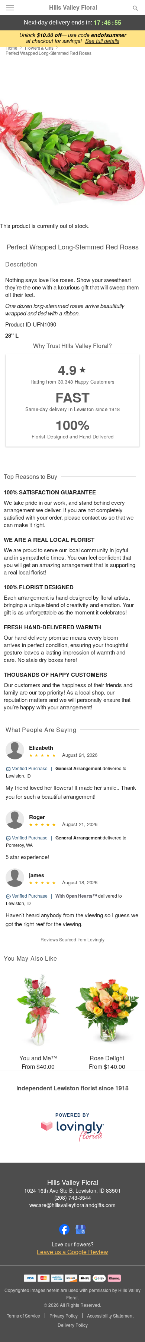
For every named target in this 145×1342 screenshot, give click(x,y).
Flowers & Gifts (39, 47)
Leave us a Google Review (72, 1252)
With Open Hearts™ (76, 895)
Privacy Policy (63, 1315)
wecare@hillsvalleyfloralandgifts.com (72, 1205)
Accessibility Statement (110, 1315)
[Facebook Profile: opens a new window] (64, 1229)
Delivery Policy (73, 1325)
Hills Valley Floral (73, 7)
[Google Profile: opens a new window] (80, 1229)
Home (11, 47)
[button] (129, 1325)
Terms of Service (23, 1315)
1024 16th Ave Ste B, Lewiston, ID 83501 (72, 1190)
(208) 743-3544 (72, 1197)
